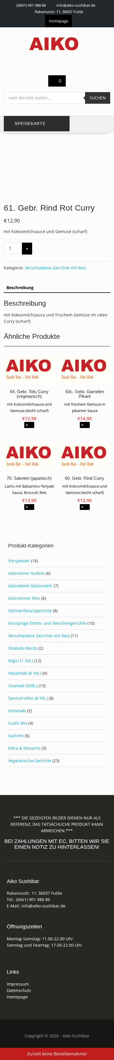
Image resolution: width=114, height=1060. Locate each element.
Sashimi (16, 735)
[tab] (20, 287)
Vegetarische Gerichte (29, 760)
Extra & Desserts (24, 748)
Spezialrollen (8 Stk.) (28, 698)
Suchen (97, 98)
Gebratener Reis (24, 598)
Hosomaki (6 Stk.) (24, 673)
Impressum (18, 984)
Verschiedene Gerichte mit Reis (55, 268)
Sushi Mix (17, 723)
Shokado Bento (22, 648)
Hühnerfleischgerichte (30, 610)
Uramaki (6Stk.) (22, 685)
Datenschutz (19, 990)
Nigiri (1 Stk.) (20, 660)
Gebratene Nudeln (26, 573)
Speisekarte (30, 123)
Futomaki (17, 710)
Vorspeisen (19, 560)
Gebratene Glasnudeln (30, 585)
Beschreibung (20, 287)
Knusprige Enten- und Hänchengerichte (47, 623)
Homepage (58, 21)
